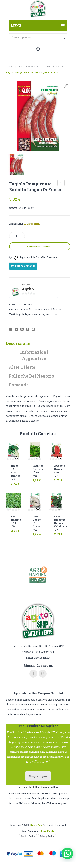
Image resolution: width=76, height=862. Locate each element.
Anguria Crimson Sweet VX (56, 470)
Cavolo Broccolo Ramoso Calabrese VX (56, 523)
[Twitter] (16, 329)
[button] (67, 853)
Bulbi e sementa (28, 66)
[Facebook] (10, 329)
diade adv (36, 824)
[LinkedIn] (33, 329)
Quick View (18, 481)
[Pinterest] (22, 329)
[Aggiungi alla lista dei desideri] (17, 446)
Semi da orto (51, 66)
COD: (12, 304)
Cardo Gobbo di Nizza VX (35, 523)
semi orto (51, 314)
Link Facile (47, 831)
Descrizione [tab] (18, 343)
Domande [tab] (19, 384)
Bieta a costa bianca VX (13, 472)
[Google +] (27, 329)
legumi (29, 314)
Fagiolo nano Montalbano (60, 183)
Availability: (16, 223)
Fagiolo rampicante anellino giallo (67, 183)
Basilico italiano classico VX (35, 470)
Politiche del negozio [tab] (31, 376)
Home (9, 66)
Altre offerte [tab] (22, 367)
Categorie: (17, 309)
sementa (39, 314)
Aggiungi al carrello (39, 246)
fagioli (20, 314)
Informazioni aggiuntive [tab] (34, 355)
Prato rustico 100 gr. (13, 521)
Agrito (28, 289)
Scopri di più (38, 776)
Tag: (12, 314)
